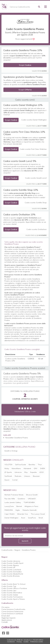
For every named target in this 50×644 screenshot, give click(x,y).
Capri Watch (9, 514)
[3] (25, 408)
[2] (22, 408)
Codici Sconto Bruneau (10, 576)
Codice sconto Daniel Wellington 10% (23, 105)
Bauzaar (36, 476)
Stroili (40, 518)
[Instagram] (7, 633)
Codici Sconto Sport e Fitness (13, 599)
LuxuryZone (9, 506)
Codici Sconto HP (8, 567)
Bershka (32, 464)
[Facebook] (3, 633)
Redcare (18, 476)
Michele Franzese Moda (13, 495)
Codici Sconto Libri (8, 590)
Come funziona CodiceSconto (13, 609)
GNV (35, 468)
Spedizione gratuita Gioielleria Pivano (23, 76)
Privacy (19, 642)
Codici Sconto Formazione (12, 597)
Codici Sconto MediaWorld (12, 574)
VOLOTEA (8, 464)
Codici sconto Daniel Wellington (34, 120)
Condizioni (11, 642)
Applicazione (6, 620)
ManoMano (16, 468)
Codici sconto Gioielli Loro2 (36, 178)
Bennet (19, 506)
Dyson (6, 480)
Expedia (33, 472)
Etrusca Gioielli (32, 495)
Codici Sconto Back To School (13, 584)
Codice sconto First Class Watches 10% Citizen (24, 133)
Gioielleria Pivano (29, 550)
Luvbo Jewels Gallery (12, 502)
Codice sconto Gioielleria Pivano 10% (22, 50)
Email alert (5, 616)
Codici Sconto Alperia (10, 565)
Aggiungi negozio (8, 618)
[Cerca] (39, 7)
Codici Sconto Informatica (11, 593)
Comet (14, 480)
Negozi (17, 550)
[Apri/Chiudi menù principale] (45, 6)
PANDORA (8, 510)
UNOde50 (32, 499)
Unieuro (27, 476)
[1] (19, 408)
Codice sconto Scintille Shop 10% (20, 189)
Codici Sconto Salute (9, 595)
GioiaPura (32, 518)
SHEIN (42, 468)
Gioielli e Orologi (10, 451)
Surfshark (8, 476)
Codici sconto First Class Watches (33, 149)
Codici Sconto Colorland (11, 570)
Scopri (25, 65)
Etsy (26, 472)
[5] (30, 408)
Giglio (17, 510)
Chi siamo (5, 607)
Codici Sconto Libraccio (10, 561)
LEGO (41, 472)
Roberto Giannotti (30, 510)
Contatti (4, 622)
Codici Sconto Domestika (11, 572)
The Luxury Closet (38, 514)
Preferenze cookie (36, 642)
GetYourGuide (20, 464)
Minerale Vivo (22, 514)
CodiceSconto (7, 550)
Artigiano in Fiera (31, 506)
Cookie (26, 642)
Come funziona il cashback (12, 613)
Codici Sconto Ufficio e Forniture (14, 588)
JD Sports (8, 472)
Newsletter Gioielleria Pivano (16, 438)
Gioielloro (21, 499)
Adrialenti (27, 468)
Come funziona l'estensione (12, 611)
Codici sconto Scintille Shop (36, 203)
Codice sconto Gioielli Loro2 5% (19, 161)
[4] (28, 408)
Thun (40, 464)
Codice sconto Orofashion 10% (19, 214)
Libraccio (18, 472)
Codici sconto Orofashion (36, 229)
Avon (23, 518)
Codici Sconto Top (8, 586)
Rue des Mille (9, 499)
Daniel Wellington (11, 518)
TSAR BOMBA (29, 502)
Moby (6, 468)
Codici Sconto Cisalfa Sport (12, 563)
